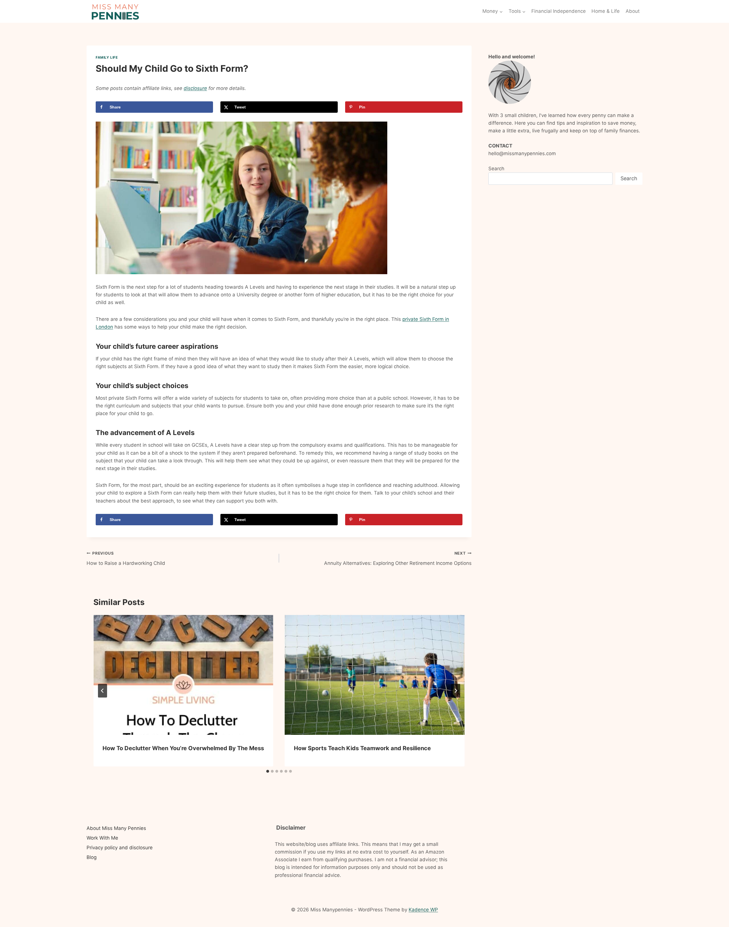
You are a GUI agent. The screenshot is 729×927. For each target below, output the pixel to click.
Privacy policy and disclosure (120, 847)
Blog (92, 857)
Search (496, 168)
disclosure (195, 88)
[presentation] (183, 675)
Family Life (107, 57)
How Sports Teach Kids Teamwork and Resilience (363, 748)
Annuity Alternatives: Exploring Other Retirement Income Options (398, 558)
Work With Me (102, 838)
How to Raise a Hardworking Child (126, 558)
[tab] (267, 771)
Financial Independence (558, 11)
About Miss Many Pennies (116, 828)
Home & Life (605, 11)
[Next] (455, 691)
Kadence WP (423, 909)
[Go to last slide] (102, 691)
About (633, 11)
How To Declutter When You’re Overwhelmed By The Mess (183, 748)
